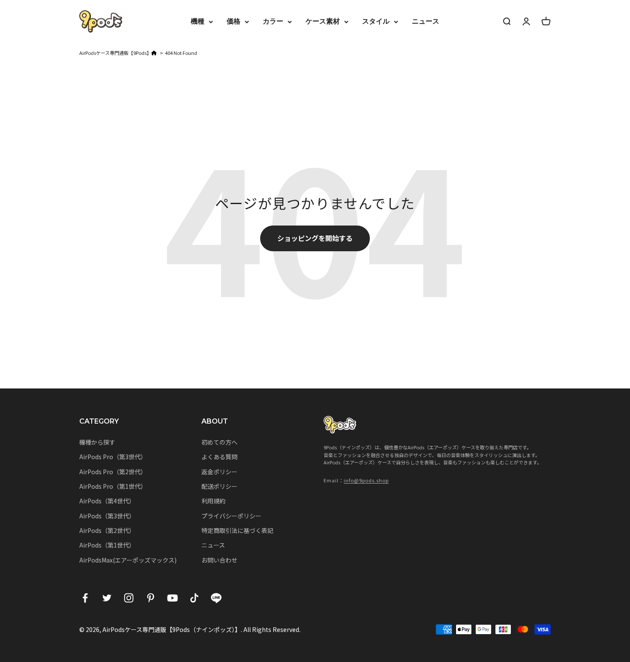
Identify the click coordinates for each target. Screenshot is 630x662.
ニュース (425, 21)
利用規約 (213, 500)
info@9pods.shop (366, 480)
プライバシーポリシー (231, 516)
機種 (197, 21)
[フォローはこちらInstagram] (129, 598)
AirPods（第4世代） (107, 500)
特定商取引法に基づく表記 (237, 530)
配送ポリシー (219, 486)
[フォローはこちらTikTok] (194, 598)
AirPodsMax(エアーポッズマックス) (128, 560)
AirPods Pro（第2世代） (113, 471)
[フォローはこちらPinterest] (150, 598)
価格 (233, 21)
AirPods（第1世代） (107, 545)
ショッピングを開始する (315, 238)
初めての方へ (219, 442)
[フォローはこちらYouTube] (172, 598)
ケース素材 (323, 21)
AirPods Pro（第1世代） (113, 486)
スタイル (376, 21)
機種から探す (97, 442)
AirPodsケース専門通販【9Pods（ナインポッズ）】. (172, 629)
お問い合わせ (219, 560)
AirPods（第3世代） (107, 516)
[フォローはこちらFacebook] (85, 598)
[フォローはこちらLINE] (216, 598)
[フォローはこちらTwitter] (107, 598)
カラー (273, 21)
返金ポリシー (219, 471)
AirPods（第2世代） (107, 530)
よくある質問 (219, 456)
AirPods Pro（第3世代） (113, 456)
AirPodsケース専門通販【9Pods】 (115, 52)
